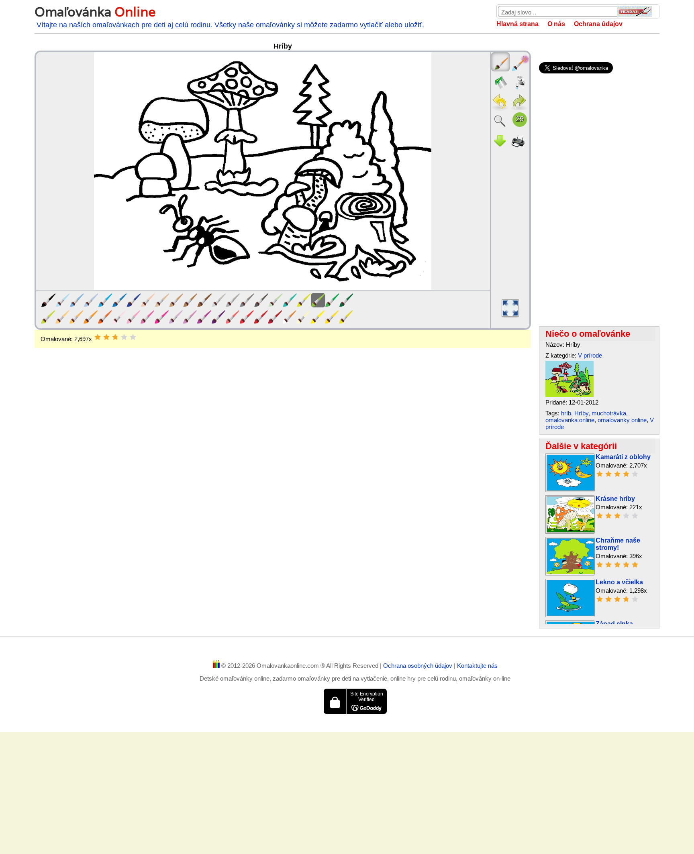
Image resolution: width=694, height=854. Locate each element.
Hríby (581, 413)
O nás (556, 23)
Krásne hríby (615, 498)
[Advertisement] (283, 412)
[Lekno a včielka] (571, 613)
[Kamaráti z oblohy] (571, 488)
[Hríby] (569, 394)
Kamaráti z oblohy (623, 456)
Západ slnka (614, 623)
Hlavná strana (517, 23)
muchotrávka (609, 413)
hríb (566, 413)
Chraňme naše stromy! (618, 544)
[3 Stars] (115, 337)
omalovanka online (569, 420)
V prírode (590, 355)
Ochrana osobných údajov (418, 665)
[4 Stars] (124, 337)
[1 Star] (98, 337)
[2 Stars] (106, 337)
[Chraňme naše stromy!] (571, 572)
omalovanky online (622, 420)
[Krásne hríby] (571, 530)
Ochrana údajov (598, 23)
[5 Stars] (133, 337)
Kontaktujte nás (477, 665)
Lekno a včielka (619, 582)
